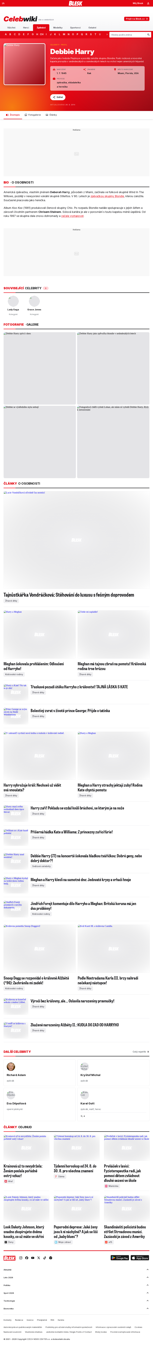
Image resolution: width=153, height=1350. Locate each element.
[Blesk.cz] (76, 3)
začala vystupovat (72, 215)
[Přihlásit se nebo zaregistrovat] (148, 3)
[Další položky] (107, 34)
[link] (21, 1258)
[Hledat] (148, 34)
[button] (119, 1258)
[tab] (11, 27)
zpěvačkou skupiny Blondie (107, 196)
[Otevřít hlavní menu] (3, 3)
